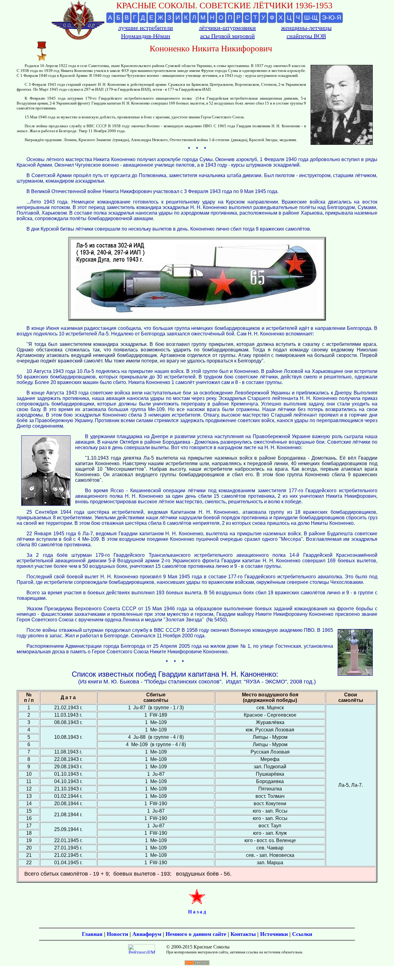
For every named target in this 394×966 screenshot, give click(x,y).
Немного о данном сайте (196, 934)
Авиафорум (146, 934)
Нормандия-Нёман (145, 36)
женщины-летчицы (306, 27)
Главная (92, 934)
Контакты (243, 934)
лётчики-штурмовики (227, 27)
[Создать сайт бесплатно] (197, 963)
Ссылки (302, 934)
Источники (274, 934)
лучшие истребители (145, 27)
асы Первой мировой (227, 36)
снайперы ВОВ (306, 36)
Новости (117, 934)
